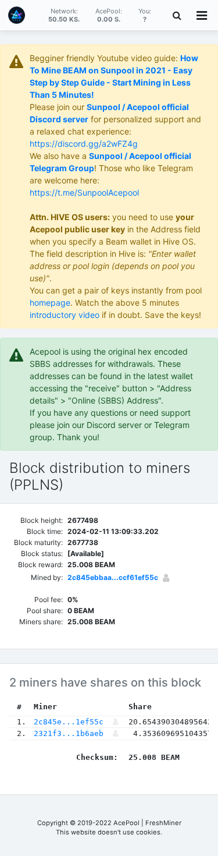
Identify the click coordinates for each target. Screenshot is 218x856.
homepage (50, 302)
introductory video (64, 315)
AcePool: (108, 15)
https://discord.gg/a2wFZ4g (84, 143)
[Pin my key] (166, 578)
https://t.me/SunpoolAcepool (84, 192)
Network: (64, 15)
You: (144, 15)
